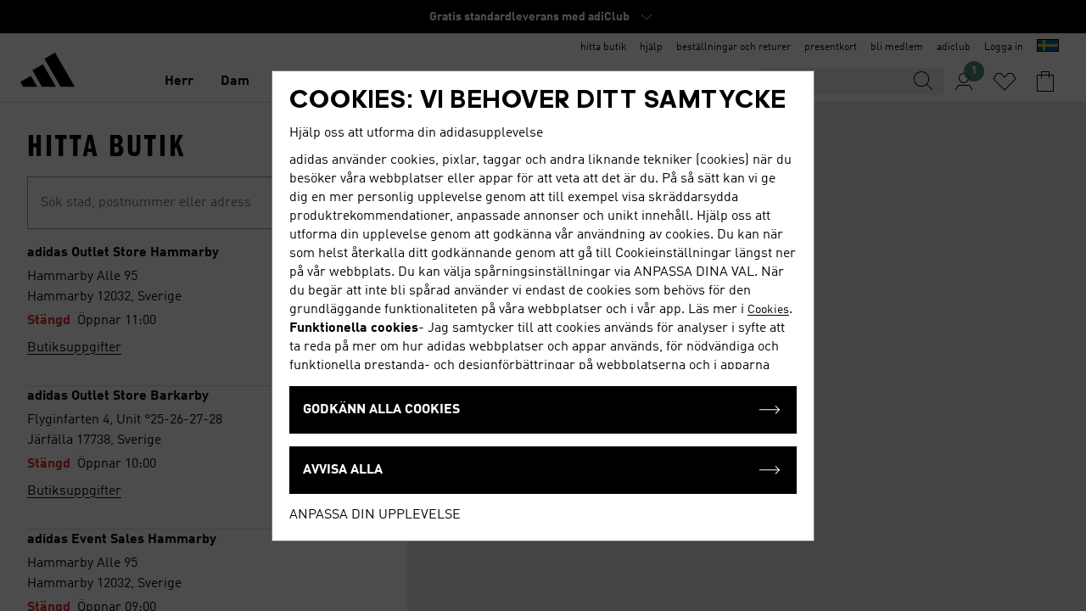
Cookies (768, 310)
